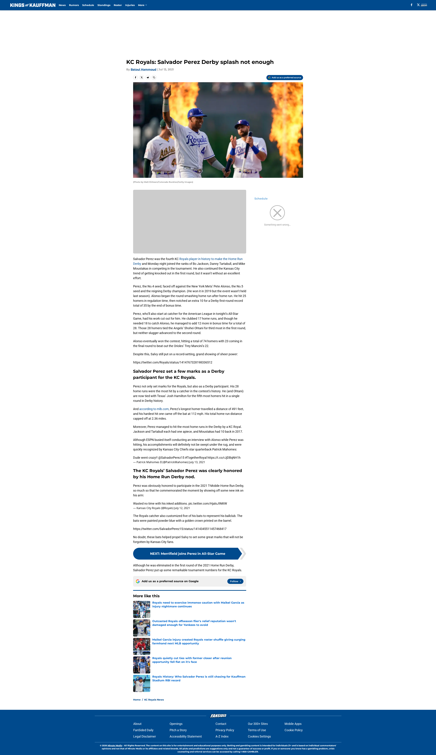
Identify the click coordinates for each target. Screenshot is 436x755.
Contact (221, 724)
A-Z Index (222, 736)
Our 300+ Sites (258, 724)
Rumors (74, 5)
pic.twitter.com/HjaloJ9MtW (207, 503)
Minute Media (115, 745)
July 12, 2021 (182, 508)
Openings (176, 724)
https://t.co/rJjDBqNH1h (224, 457)
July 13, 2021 (197, 462)
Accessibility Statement (186, 736)
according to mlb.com (154, 409)
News (62, 5)
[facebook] (411, 4)
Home (137, 699)
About (137, 724)
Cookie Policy (294, 730)
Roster (118, 5)
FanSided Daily (143, 730)
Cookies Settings (259, 736)
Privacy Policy (225, 730)
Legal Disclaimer (144, 736)
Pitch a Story (178, 730)
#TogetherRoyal (196, 457)
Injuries (130, 5)
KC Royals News (154, 699)
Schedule (88, 5)
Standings (103, 5)
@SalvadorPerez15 (171, 457)
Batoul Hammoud (143, 69)
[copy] (154, 77)
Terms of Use (257, 730)
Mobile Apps (293, 724)
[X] (418, 4)
